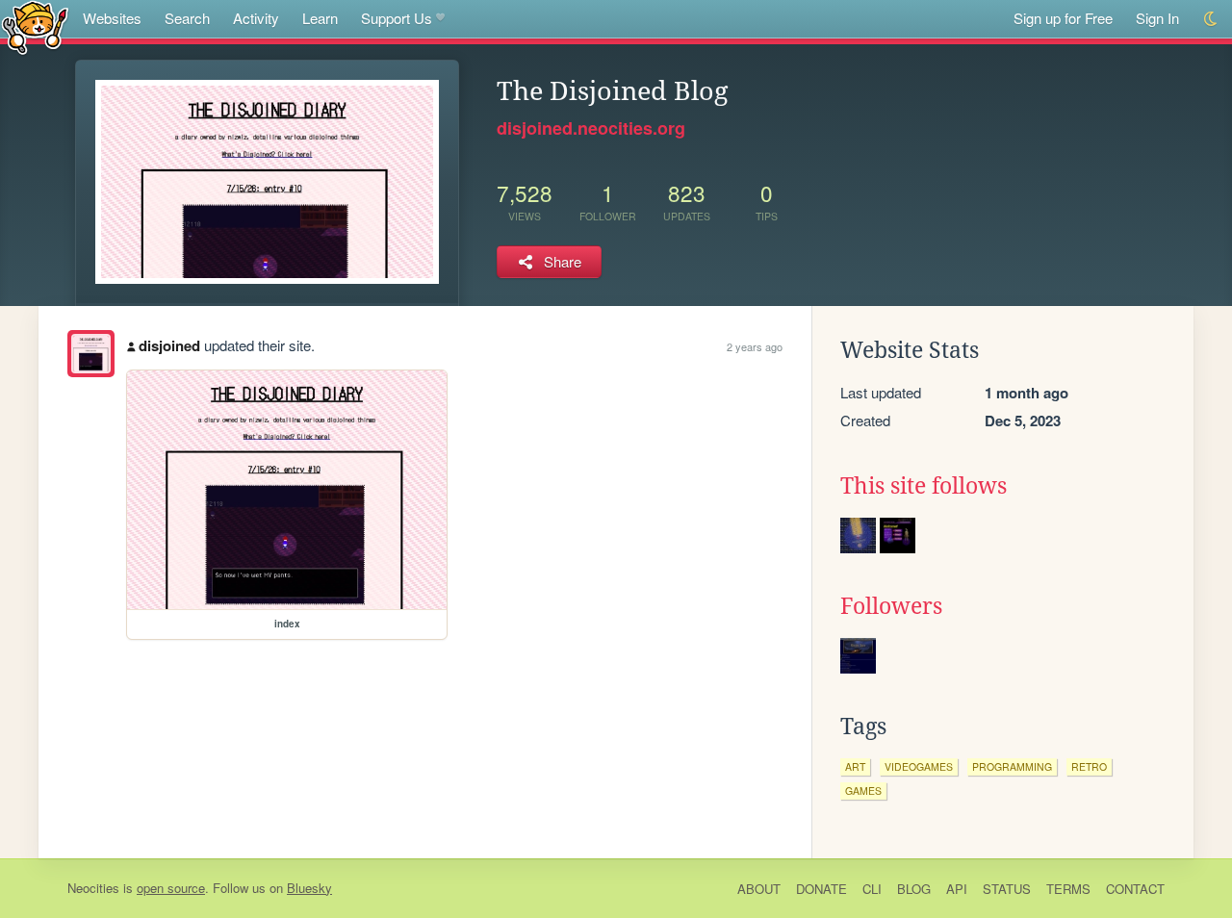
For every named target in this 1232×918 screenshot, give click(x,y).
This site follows (923, 485)
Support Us (396, 18)
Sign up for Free (1063, 18)
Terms (1068, 889)
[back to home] (35, 26)
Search (187, 18)
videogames (919, 766)
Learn (320, 18)
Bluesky (309, 888)
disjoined (169, 345)
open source (171, 888)
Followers (891, 606)
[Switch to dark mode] (1211, 19)
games (863, 790)
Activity (256, 18)
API (956, 889)
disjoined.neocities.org (591, 127)
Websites (112, 18)
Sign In (1157, 18)
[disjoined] (91, 353)
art (855, 766)
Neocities (93, 888)
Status (1007, 889)
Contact (1135, 889)
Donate (821, 889)
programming (1012, 766)
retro (1089, 766)
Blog (914, 889)
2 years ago (755, 346)
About (759, 889)
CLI (872, 889)
